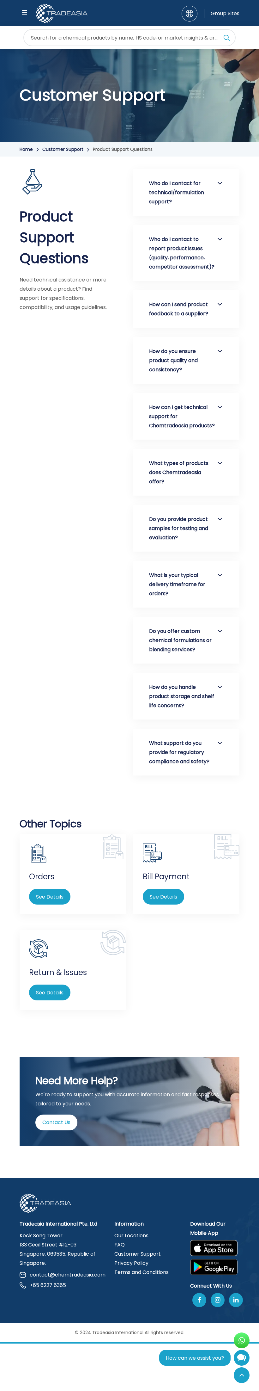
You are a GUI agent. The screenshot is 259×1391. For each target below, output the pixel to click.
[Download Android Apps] (217, 1267)
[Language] (189, 14)
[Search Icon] (227, 38)
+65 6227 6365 (48, 1285)
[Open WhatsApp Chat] (241, 1340)
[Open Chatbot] (241, 1359)
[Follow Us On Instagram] (218, 1300)
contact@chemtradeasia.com (67, 1274)
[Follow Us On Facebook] (199, 1300)
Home (26, 149)
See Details (49, 896)
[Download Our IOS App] (214, 1248)
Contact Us (56, 1122)
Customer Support (62, 149)
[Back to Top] (241, 1375)
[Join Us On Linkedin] (236, 1300)
